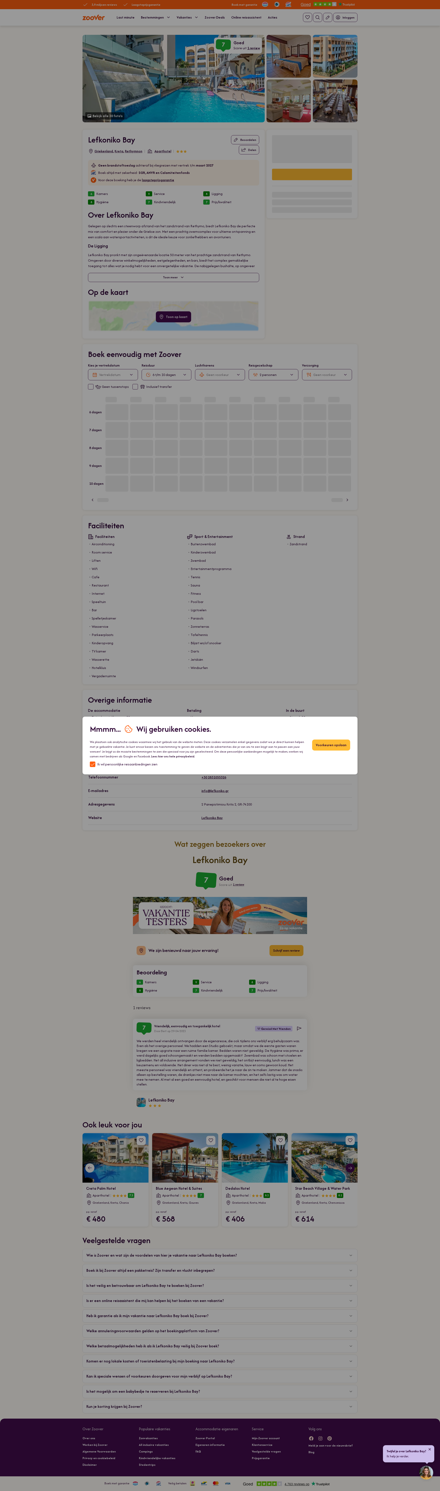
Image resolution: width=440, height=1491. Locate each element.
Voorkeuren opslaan (331, 745)
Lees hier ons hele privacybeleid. (173, 756)
